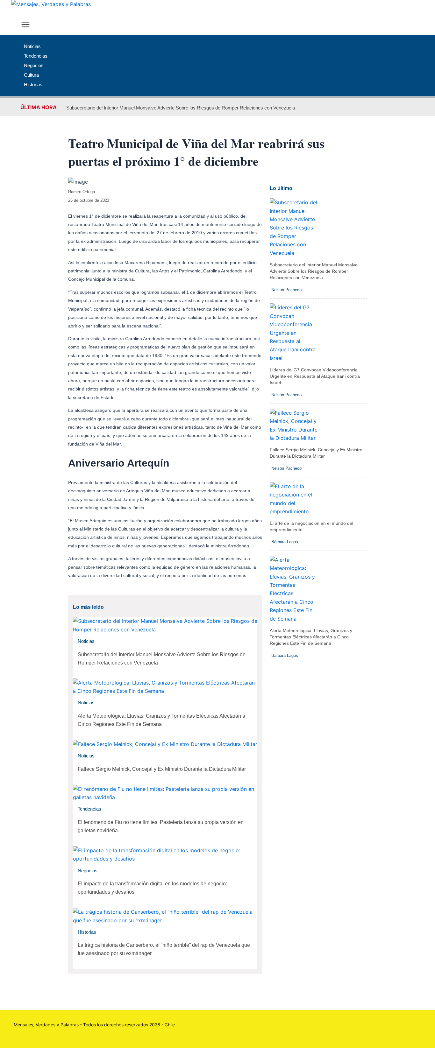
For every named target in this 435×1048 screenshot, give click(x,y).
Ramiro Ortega (81, 191)
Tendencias (89, 809)
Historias (87, 932)
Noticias (86, 641)
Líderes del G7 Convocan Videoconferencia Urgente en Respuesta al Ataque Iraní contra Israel (315, 376)
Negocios (87, 870)
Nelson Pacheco (286, 289)
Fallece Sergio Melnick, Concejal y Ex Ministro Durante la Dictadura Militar (162, 769)
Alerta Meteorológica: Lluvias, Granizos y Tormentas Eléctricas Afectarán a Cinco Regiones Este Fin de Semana (311, 637)
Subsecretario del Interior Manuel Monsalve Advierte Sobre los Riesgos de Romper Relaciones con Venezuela (180, 107)
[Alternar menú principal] (25, 25)
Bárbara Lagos (284, 541)
